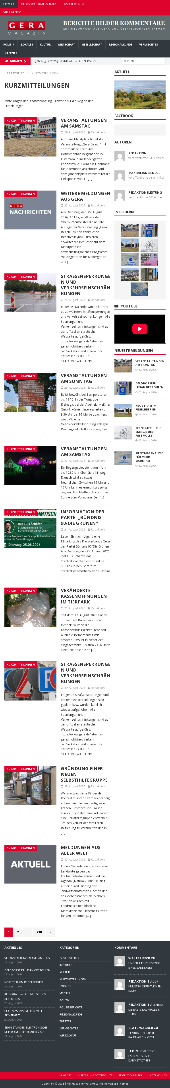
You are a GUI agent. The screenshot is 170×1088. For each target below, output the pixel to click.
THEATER (65, 1021)
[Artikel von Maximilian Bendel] (119, 178)
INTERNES (10, 53)
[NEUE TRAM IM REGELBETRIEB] (130, 245)
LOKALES (27, 44)
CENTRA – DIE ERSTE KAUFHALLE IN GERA (146, 1009)
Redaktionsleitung (145, 192)
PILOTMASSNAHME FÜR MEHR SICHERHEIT (149, 457)
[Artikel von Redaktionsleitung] (119, 198)
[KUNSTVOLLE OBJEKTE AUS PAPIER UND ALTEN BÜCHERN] (149, 274)
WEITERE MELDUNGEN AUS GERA (85, 196)
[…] (90, 179)
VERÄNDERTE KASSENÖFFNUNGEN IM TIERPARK (84, 596)
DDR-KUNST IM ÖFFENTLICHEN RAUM (144, 986)
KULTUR (45, 44)
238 (39, 932)
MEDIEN (65, 993)
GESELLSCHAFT (92, 44)
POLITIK (8, 44)
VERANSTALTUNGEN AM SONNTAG (84, 378)
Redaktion (98, 132)
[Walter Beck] (119, 964)
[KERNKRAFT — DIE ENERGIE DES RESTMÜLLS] (149, 245)
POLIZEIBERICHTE (71, 1007)
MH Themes (121, 1084)
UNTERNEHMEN (12, 11)
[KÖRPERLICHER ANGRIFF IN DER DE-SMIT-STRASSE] (139, 289)
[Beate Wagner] (119, 1034)
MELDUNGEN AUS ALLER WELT (80, 850)
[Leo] (119, 1057)
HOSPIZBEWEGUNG (73, 4)
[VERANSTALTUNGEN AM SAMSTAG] (130, 230)
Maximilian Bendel (144, 173)
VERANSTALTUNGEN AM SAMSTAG (84, 123)
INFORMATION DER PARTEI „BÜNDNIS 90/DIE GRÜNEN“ (82, 517)
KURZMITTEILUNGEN (73, 979)
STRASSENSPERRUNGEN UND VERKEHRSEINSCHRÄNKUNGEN (85, 284)
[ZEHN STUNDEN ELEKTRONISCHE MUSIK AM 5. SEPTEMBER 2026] (149, 259)
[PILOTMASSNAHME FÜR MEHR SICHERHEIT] (130, 259)
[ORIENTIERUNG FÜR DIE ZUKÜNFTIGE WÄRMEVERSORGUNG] (130, 274)
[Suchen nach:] (143, 61)
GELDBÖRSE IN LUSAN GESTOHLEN (149, 385)
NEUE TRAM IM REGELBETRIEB (145, 407)
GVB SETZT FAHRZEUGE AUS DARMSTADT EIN (141, 1055)
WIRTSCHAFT (66, 44)
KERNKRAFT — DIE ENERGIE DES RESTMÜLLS (148, 431)
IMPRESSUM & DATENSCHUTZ (38, 4)
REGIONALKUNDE (120, 44)
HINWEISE (8, 4)
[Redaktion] (119, 987)
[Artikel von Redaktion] (119, 159)
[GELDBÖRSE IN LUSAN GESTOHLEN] (149, 230)
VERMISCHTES (148, 44)
